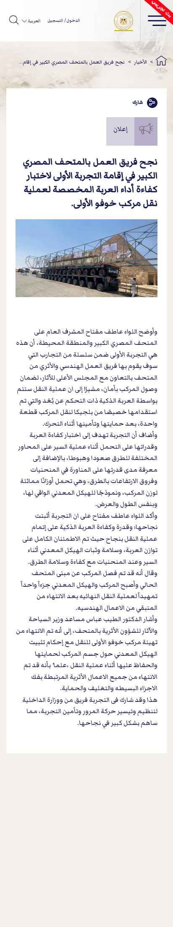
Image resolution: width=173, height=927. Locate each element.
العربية (34, 21)
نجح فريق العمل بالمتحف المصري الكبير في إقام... (72, 62)
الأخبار (140, 62)
